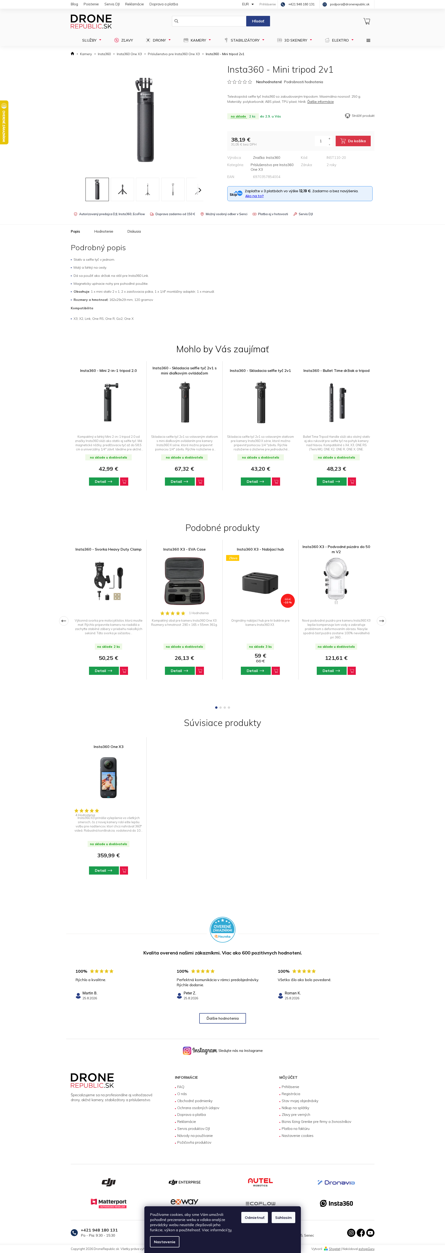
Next (381, 621)
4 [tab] (229, 707)
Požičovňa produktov (194, 1142)
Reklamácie (134, 4)
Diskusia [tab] (134, 231)
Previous (63, 621)
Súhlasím (283, 1217)
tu (229, 1230)
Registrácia (291, 1094)
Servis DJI (112, 4)
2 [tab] (220, 707)
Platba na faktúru (296, 1128)
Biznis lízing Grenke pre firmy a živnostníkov (316, 1121)
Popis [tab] (75, 231)
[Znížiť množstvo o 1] (329, 144)
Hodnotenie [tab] (103, 231)
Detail (100, 670)
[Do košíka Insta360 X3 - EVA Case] (200, 671)
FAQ (180, 1087)
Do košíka (357, 141)
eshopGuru (366, 1249)
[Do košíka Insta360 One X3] (124, 870)
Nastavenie (164, 1241)
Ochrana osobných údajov (198, 1108)
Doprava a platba (164, 4)
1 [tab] (216, 707)
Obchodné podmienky (195, 1101)
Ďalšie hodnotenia (222, 1018)
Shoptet (334, 1249)
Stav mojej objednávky (300, 1101)
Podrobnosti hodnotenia (303, 82)
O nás (182, 1094)
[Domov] (74, 54)
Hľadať (258, 21)
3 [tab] (225, 707)
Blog (74, 4)
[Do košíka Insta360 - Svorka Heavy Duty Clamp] (124, 671)
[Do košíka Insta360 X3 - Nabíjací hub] (276, 671)
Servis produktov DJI (193, 1128)
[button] (108, 481)
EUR (246, 4)
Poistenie (91, 4)
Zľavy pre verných (296, 1114)
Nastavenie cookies (297, 1135)
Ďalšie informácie (320, 102)
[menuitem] (90, 40)
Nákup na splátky (295, 1108)
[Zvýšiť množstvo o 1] (329, 138)
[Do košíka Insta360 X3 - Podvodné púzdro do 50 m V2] (352, 671)
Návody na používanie (195, 1135)
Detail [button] (100, 481)
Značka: (266, 157)
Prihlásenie (290, 1087)
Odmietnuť (254, 1217)
